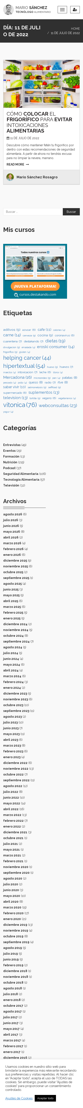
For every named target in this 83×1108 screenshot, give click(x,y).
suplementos (44, 392)
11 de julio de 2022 (24, 138)
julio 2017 (10, 1017)
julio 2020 (10, 884)
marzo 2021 (12, 855)
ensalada (28, 347)
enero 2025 (11, 618)
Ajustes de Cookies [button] (19, 1098)
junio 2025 (11, 589)
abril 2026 (11, 537)
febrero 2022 (13, 820)
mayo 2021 (11, 849)
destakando (33, 341)
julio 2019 (10, 953)
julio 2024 (10, 653)
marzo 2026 (12, 543)
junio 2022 (11, 797)
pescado (9, 382)
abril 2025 (10, 601)
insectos (9, 372)
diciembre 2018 (15, 971)
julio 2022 (10, 791)
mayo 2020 (11, 896)
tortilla (35, 398)
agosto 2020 (12, 878)
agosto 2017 (12, 1011)
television (15, 397)
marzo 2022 (12, 815)
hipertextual (24, 365)
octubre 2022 (13, 774)
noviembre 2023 (15, 699)
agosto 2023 (12, 716)
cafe (44, 329)
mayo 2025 (11, 595)
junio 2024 (11, 659)
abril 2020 (11, 901)
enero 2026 (12, 554)
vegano (49, 398)
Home (75, 28)
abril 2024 (11, 670)
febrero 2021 (13, 861)
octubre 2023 (13, 705)
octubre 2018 (13, 982)
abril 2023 (10, 739)
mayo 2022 (11, 803)
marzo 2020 (12, 907)
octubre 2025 (13, 572)
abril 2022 (11, 809)
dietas (55, 340)
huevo (52, 366)
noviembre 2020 (15, 867)
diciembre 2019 (15, 924)
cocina (45, 335)
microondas (42, 377)
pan (56, 378)
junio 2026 (11, 526)
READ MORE (15, 164)
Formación (11, 456)
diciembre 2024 (15, 624)
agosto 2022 (12, 786)
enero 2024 (12, 687)
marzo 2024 (12, 676)
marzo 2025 (12, 606)
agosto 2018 (12, 988)
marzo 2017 (12, 1040)
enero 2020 (12, 919)
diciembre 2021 (15, 832)
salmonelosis (37, 387)
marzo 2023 (12, 745)
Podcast (9, 468)
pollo (22, 382)
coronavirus (64, 335)
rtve (63, 382)
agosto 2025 (12, 583)
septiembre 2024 (16, 641)
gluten (24, 352)
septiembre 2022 (16, 780)
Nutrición (10, 462)
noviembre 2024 (15, 630)
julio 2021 (10, 844)
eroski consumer (55, 346)
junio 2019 (11, 959)
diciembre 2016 (15, 1057)
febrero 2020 (13, 913)
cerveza (29, 335)
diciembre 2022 (15, 763)
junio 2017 (11, 1023)
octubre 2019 (13, 936)
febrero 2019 (13, 965)
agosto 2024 (12, 647)
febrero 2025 (13, 612)
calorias (59, 330)
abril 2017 (10, 1034)
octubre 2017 (13, 1005)
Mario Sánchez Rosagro (37, 177)
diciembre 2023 (15, 693)
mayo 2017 (11, 1028)
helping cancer (27, 358)
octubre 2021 (13, 838)
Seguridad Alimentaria (20, 474)
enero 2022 (12, 826)
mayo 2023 (11, 734)
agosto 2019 (12, 948)
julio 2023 (10, 722)
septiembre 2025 (16, 578)
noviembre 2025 (15, 566)
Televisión (11, 485)
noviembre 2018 (15, 976)
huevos (66, 366)
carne (12, 335)
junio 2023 (11, 728)
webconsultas (58, 405)
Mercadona (17, 377)
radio (50, 382)
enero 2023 (11, 757)
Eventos (9, 450)
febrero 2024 (13, 682)
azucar (29, 329)
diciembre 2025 (15, 560)
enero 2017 (11, 1052)
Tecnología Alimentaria (21, 479)
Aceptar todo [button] (45, 1098)
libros (58, 372)
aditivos (11, 330)
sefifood (54, 387)
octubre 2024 (13, 635)
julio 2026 (10, 520)
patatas (69, 377)
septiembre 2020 (16, 872)
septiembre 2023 (16, 711)
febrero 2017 (13, 1046)
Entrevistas (11, 445)
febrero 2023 (13, 751)
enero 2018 (12, 1000)
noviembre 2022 (15, 768)
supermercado (15, 392)
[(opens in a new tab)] (41, 84)
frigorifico (10, 351)
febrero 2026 (13, 549)
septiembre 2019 (16, 942)
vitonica (20, 405)
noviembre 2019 (15, 930)
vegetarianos (67, 398)
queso (36, 382)
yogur (8, 411)
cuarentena (12, 341)
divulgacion (11, 347)
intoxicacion (27, 372)
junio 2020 (11, 890)
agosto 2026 (12, 514)
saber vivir (14, 387)
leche (45, 372)
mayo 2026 (11, 531)
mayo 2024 (11, 664)
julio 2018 (10, 994)
